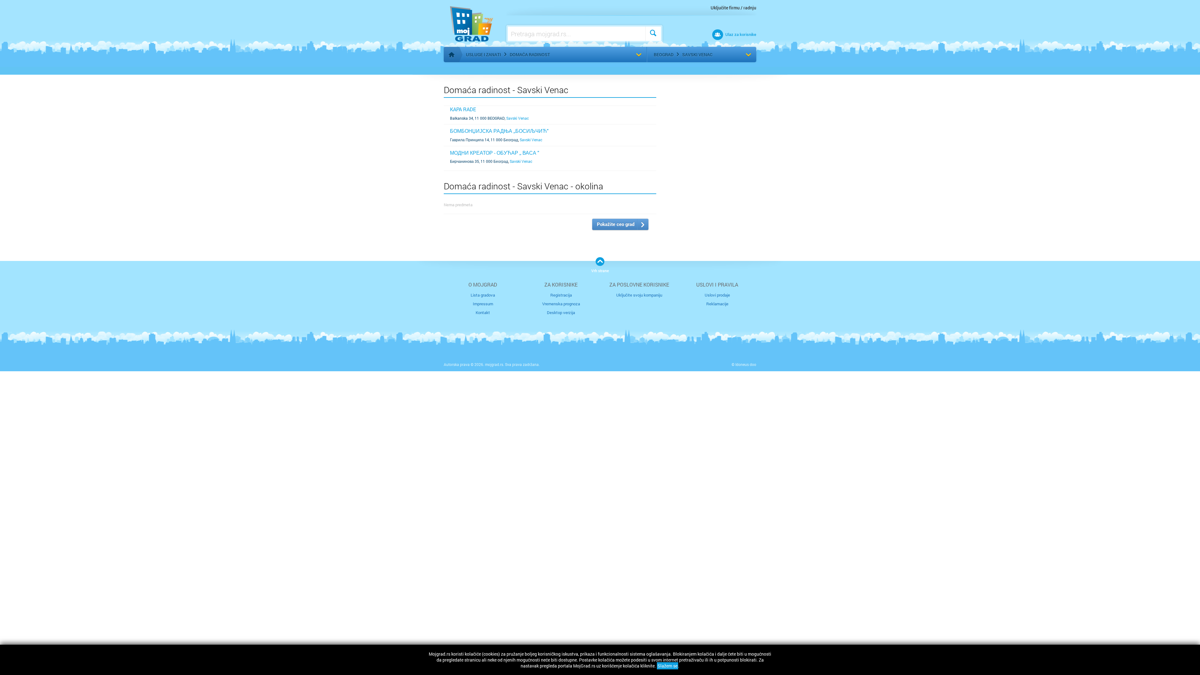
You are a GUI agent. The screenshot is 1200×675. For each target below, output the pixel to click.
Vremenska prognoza (561, 304)
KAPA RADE (463, 109)
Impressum (483, 304)
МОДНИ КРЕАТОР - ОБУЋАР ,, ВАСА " (494, 152)
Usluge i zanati (483, 55)
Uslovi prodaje (717, 295)
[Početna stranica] (451, 54)
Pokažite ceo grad (615, 224)
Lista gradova (483, 295)
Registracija (561, 295)
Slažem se (668, 666)
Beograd (663, 55)
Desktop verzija (561, 312)
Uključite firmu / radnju (733, 8)
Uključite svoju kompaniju (639, 295)
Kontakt (483, 312)
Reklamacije (717, 304)
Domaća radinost (530, 55)
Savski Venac (697, 55)
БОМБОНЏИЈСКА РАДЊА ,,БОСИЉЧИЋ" (499, 131)
